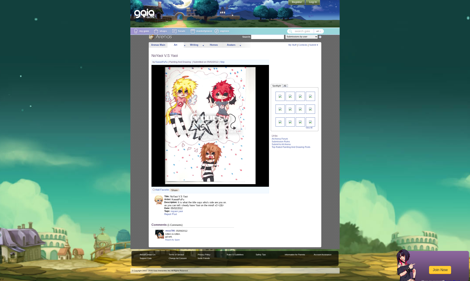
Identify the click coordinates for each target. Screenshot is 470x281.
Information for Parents (295, 254)
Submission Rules (281, 141)
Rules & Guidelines (235, 254)
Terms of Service (176, 254)
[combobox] (305, 31)
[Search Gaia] (290, 31)
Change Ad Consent (178, 258)
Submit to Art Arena (281, 144)
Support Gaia (145, 258)
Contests (302, 45)
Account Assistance (322, 254)
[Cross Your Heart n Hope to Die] (300, 121)
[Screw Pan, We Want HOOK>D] (280, 121)
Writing (194, 44)
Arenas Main (158, 44)
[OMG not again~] (310, 108)
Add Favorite (162, 189)
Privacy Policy (204, 254)
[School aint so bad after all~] (310, 121)
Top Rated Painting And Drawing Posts (291, 147)
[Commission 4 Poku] (290, 95)
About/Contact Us (148, 254)
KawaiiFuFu (162, 62)
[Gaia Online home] (145, 13)
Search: (246, 37)
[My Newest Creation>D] (290, 108)
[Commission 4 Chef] (310, 95)
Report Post (170, 214)
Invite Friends (204, 258)
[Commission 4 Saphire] (300, 108)
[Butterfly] (300, 95)
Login (313, 3)
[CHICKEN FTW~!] (290, 121)
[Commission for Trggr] (280, 108)
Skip (222, 62)
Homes (214, 44)
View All (309, 128)
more (185, 45)
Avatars (231, 44)
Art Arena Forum (280, 139)
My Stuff (292, 45)
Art (175, 44)
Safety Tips (261, 254)
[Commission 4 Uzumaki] (280, 95)
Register (297, 3)
